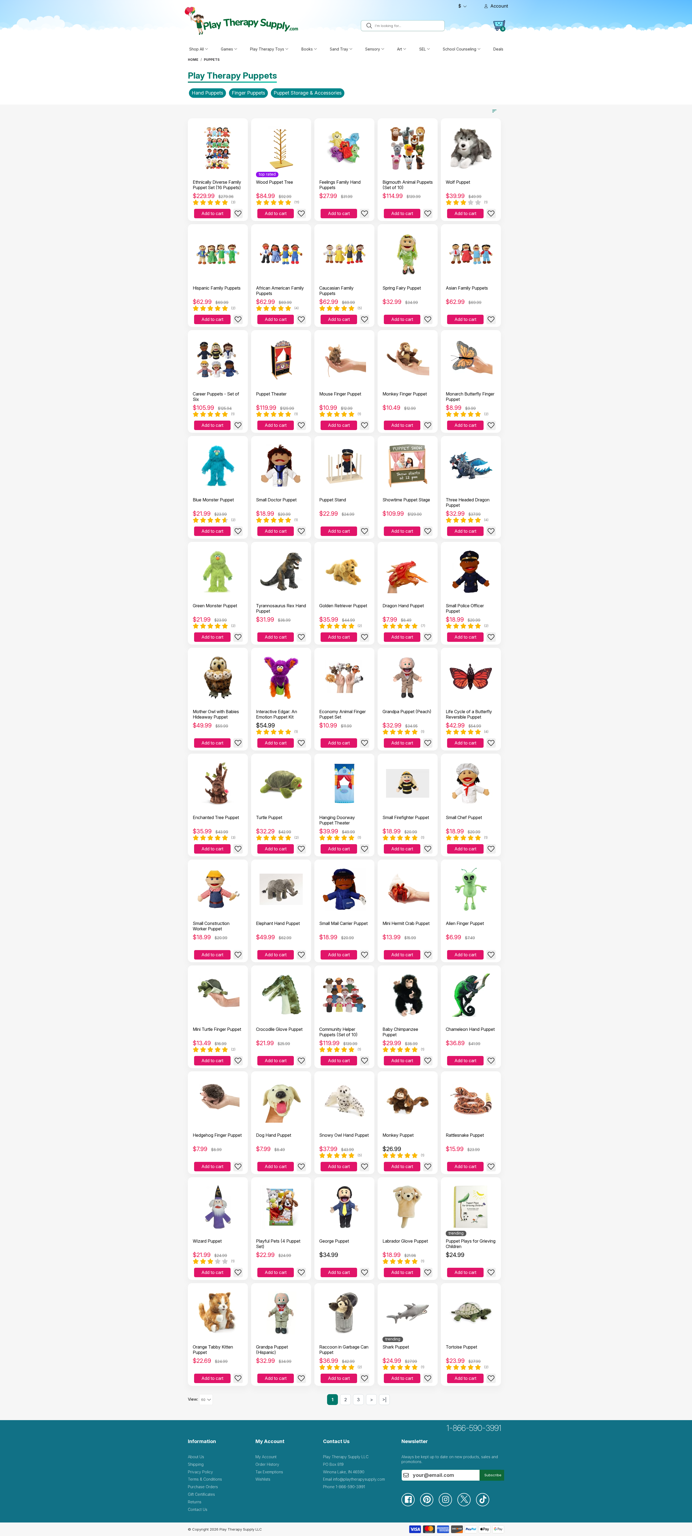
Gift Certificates (201, 1494)
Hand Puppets (207, 93)
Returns (194, 1502)
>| (384, 1399)
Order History (267, 1464)
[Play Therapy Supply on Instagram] (448, 1505)
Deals (498, 49)
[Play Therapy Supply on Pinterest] (429, 1505)
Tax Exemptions (269, 1472)
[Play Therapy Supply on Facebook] (410, 1505)
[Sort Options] (494, 111)
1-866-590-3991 (474, 1428)
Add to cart (212, 213)
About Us (196, 1456)
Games (227, 49)
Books (307, 49)
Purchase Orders (203, 1486)
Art (399, 49)
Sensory (372, 49)
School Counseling (459, 49)
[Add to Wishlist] (238, 213)
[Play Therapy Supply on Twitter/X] (466, 1505)
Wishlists (262, 1479)
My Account (266, 1456)
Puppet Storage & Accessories (308, 93)
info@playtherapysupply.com (359, 1479)
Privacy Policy (200, 1472)
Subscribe (492, 1475)
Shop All (196, 49)
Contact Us (197, 1509)
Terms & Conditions (205, 1479)
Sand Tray (339, 49)
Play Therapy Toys (267, 49)
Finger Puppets (248, 93)
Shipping (196, 1464)
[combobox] (408, 26)
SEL (422, 49)
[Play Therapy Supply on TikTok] (485, 1505)
